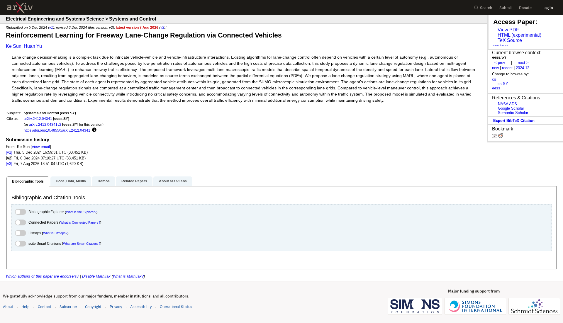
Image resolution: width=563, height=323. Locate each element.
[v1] (9, 152)
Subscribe (68, 306)
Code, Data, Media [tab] (71, 181)
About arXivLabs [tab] (173, 181)
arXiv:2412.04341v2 (45, 124)
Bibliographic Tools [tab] (28, 181)
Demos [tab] (104, 181)
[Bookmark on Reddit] (500, 137)
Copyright (93, 306)
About (8, 306)
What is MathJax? (128, 276)
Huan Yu (33, 46)
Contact (44, 306)
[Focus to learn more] (93, 130)
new (495, 68)
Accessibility (141, 306)
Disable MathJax (96, 276)
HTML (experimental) (519, 35)
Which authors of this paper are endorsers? (42, 276)
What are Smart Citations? (81, 243)
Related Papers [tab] (134, 181)
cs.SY (503, 83)
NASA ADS (507, 104)
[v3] (9, 164)
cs (494, 79)
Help (25, 306)
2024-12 (522, 68)
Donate (525, 7)
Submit (505, 7)
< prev (499, 62)
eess (496, 88)
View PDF (508, 29)
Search (486, 7)
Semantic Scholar (513, 112)
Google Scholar (511, 108)
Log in (547, 7)
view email (41, 146)
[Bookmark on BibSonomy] (495, 137)
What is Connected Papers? (80, 222)
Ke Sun (13, 46)
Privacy (116, 306)
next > (523, 62)
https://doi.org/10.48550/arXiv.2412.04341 (57, 130)
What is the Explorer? (81, 212)
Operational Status (176, 306)
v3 (162, 27)
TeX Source (510, 40)
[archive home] (20, 7)
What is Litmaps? (55, 233)
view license (500, 45)
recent (507, 68)
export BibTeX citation (514, 120)
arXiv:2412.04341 (38, 118)
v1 (51, 27)
